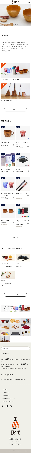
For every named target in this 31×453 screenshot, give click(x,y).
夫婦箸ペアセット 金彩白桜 (23, 194)
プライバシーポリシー (8, 401)
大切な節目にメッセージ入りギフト (10, 80)
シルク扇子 (19, 169)
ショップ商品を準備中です (8, 266)
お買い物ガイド (6, 395)
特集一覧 (15, 109)
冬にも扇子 (19, 266)
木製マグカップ (5, 142)
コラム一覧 (15, 294)
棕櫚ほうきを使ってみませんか (9, 101)
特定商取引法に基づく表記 (9, 398)
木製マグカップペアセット (8, 220)
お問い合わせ (5, 392)
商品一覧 (15, 237)
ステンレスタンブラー (6, 169)
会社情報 (4, 389)
